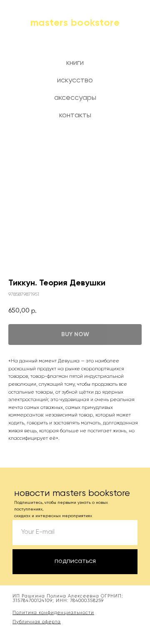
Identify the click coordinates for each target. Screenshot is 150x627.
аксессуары (75, 98)
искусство (75, 80)
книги (75, 63)
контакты (75, 115)
